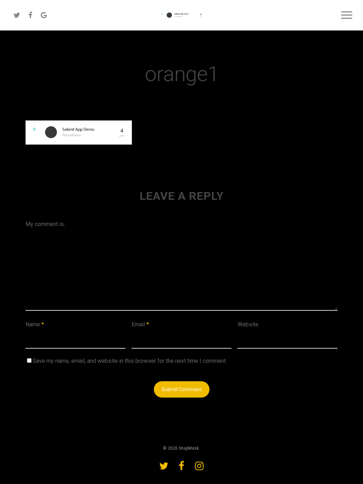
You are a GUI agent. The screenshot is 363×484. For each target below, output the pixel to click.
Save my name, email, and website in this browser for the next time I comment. (130, 361)
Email (140, 324)
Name (35, 324)
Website (248, 324)
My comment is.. (46, 224)
